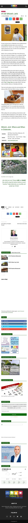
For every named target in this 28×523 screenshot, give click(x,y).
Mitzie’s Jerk (5, 176)
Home (2, 9)
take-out (3, 208)
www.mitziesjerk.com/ (13, 140)
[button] (26, 6)
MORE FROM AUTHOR (15, 252)
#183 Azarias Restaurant (14, 268)
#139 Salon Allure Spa (22, 223)
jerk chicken (17, 207)
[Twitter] (15, 246)
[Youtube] (21, 516)
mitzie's (22, 207)
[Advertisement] (14, 2)
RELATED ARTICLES (6, 252)
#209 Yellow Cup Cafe (13, 262)
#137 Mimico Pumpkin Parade (6, 224)
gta (13, 207)
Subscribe (24, 329)
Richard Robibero (5, 15)
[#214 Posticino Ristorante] (4, 257)
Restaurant (7, 9)
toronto (7, 208)
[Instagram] (10, 516)
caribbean (9, 207)
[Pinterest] (14, 516)
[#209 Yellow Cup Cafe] (4, 264)
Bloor (6, 207)
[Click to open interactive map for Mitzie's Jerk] (14, 167)
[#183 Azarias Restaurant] (4, 270)
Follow (24, 323)
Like (25, 320)
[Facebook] (13, 246)
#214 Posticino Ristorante (14, 256)
